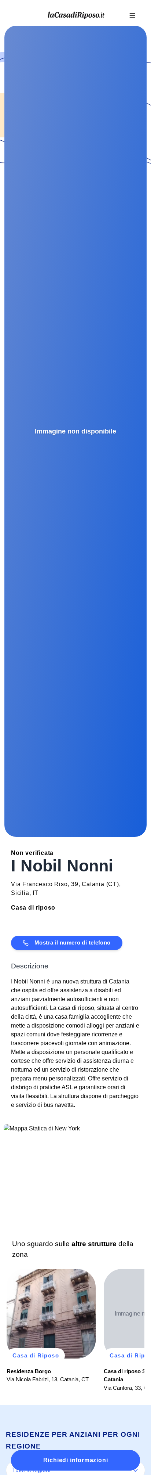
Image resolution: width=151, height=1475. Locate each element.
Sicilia (20, 893)
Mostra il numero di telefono (72, 942)
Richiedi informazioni (75, 1460)
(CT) (112, 884)
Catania (93, 884)
